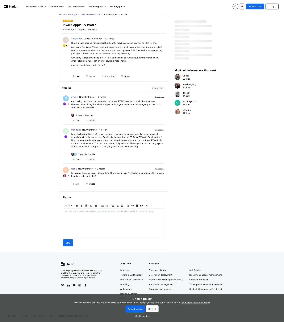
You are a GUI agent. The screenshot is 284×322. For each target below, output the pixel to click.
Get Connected (75, 6)
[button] (255, 6)
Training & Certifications (131, 275)
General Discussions (36, 6)
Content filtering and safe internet (205, 289)
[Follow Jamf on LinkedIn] (68, 285)
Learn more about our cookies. (195, 302)
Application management (161, 284)
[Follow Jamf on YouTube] (74, 285)
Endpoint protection (198, 279)
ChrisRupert (77, 38)
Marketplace (126, 289)
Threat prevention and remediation (206, 284)
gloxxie (74, 97)
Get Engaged (116, 6)
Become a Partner (128, 293)
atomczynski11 (190, 101)
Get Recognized (96, 6)
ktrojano (187, 110)
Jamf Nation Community (131, 279)
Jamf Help (124, 270)
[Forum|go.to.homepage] (11, 6)
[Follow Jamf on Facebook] (85, 285)
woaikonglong (189, 84)
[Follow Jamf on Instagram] (79, 285)
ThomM (186, 93)
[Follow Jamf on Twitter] (62, 285)
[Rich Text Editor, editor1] (113, 223)
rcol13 (74, 168)
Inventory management (160, 289)
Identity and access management (205, 275)
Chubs (186, 75)
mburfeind (76, 129)
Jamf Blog (124, 284)
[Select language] (242, 6)
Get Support (56, 6)
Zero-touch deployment (160, 275)
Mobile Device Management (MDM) (166, 279)
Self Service (195, 270)
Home (62, 14)
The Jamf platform (158, 270)
